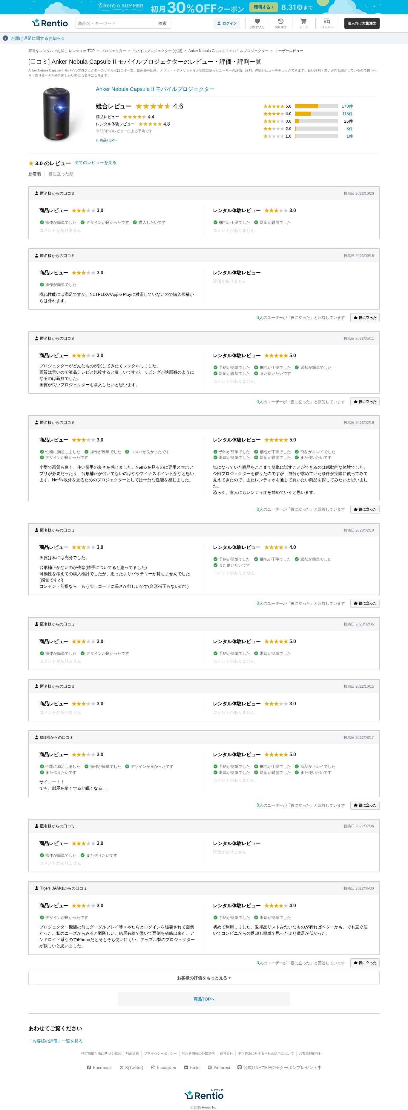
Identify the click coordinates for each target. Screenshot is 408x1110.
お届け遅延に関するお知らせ (38, 38)
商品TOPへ (108, 140)
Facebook (102, 1067)
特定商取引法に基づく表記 (101, 1053)
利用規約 (132, 1053)
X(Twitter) (133, 1067)
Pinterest (221, 1067)
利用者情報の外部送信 (198, 1053)
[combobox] (123, 23)
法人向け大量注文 (362, 23)
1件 (349, 136)
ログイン (230, 23)
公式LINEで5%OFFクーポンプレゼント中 (282, 1067)
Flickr (194, 1067)
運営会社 (226, 1053)
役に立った (367, 318)
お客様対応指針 (310, 1053)
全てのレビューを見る (95, 162)
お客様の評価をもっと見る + (204, 977)
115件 (347, 113)
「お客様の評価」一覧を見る (55, 1041)
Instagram (166, 1067)
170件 (347, 106)
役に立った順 (60, 173)
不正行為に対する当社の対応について (266, 1053)
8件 (349, 128)
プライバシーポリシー (160, 1053)
